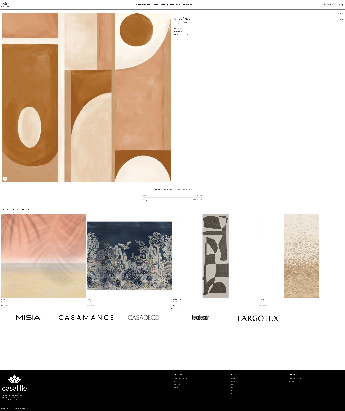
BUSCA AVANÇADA (329, 4)
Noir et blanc (177, 299)
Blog (175, 397)
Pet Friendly (177, 384)
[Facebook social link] (179, 34)
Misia (232, 384)
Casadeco (234, 381)
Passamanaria (178, 394)
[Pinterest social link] (183, 34)
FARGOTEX (234, 387)
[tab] (164, 188)
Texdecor (234, 394)
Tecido (176, 381)
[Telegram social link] (188, 34)
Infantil (176, 387)
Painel (182, 31)
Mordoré (261, 299)
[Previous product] (339, 14)
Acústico (176, 390)
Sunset (3, 299)
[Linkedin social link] (186, 34)
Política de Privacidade (295, 378)
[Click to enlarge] (5, 179)
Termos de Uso (293, 381)
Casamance (234, 378)
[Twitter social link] (181, 34)
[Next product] (343, 14)
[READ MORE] (28, 317)
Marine (89, 299)
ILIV (232, 390)
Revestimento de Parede (181, 378)
